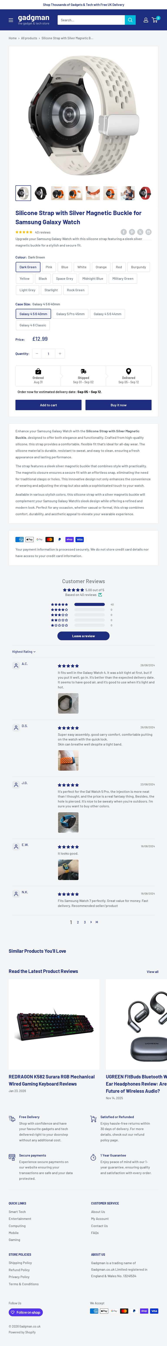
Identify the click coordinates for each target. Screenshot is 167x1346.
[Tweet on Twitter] (140, 231)
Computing (17, 1226)
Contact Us (99, 1226)
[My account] (146, 20)
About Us (98, 1211)
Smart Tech (17, 1211)
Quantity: (22, 353)
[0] (154, 20)
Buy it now (119, 405)
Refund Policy (19, 1270)
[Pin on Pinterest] (132, 231)
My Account (100, 1218)
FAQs (95, 1233)
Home (13, 38)
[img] (68, 666)
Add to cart (48, 405)
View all (153, 971)
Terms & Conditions (24, 1284)
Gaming (14, 1239)
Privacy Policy (19, 1277)
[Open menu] (11, 20)
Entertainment (20, 1218)
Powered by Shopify (22, 1332)
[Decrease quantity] (37, 353)
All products (29, 38)
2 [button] (78, 922)
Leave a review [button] (83, 636)
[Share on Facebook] (124, 231)
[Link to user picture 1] (68, 703)
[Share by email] (148, 231)
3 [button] (85, 922)
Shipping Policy (20, 1262)
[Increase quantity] (60, 353)
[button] (59, 604)
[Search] (130, 20)
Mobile (14, 1233)
